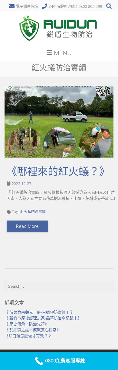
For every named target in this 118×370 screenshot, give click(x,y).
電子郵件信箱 (27, 6)
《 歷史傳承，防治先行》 (27, 324)
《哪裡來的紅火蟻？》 (58, 171)
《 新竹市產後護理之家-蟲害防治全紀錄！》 (43, 318)
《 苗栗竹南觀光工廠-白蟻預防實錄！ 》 (39, 312)
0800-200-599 (90, 6)
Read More (27, 226)
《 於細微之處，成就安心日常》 (33, 329)
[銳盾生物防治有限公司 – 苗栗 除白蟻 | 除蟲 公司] (59, 43)
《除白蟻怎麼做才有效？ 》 (29, 335)
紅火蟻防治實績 (33, 211)
